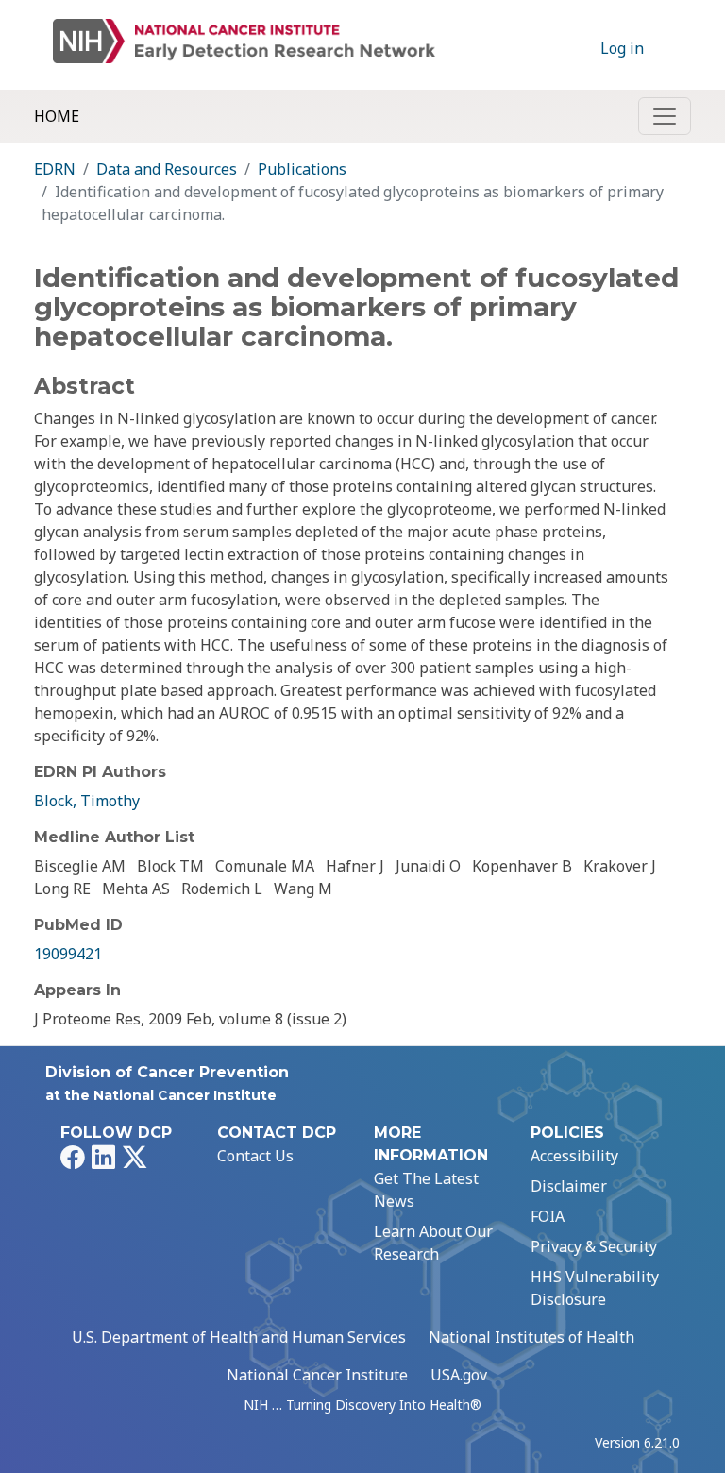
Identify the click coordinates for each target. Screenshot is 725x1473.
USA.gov (458, 1374)
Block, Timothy (87, 800)
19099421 (68, 953)
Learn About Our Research (433, 1242)
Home (56, 116)
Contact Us (255, 1155)
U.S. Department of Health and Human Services (239, 1337)
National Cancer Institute (317, 1374)
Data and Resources (166, 169)
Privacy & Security (594, 1246)
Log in (622, 48)
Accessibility (574, 1155)
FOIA (548, 1216)
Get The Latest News (426, 1189)
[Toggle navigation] (664, 116)
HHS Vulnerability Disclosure (595, 1288)
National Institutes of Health (531, 1337)
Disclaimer (569, 1186)
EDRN (55, 169)
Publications (302, 169)
